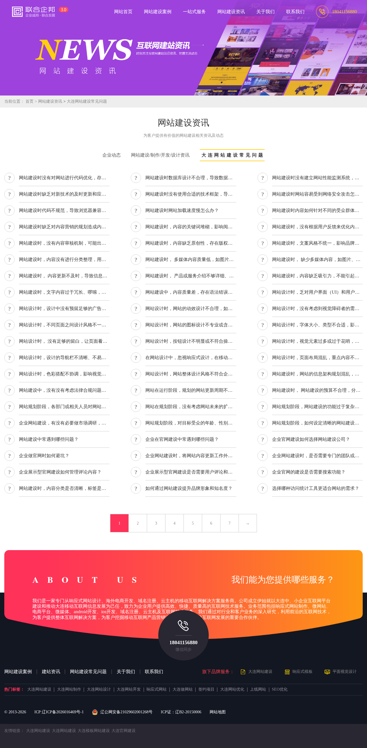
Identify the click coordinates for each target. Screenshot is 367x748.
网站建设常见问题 (88, 671)
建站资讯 (51, 671)
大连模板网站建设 (94, 730)
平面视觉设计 (345, 671)
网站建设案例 (18, 671)
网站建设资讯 (50, 101)
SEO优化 (280, 689)
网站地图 (218, 712)
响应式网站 (157, 689)
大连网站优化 (232, 689)
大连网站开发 (129, 689)
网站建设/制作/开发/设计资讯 (160, 155)
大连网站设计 (99, 689)
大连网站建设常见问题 (87, 101)
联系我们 (154, 671)
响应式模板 (302, 671)
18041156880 (183, 642)
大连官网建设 (124, 730)
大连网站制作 (69, 689)
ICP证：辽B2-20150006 (181, 712)
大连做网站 (183, 689)
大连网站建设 (260, 671)
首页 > (32, 101)
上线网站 (258, 689)
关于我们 (126, 671)
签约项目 (206, 689)
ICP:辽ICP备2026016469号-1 (59, 712)
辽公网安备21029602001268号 (126, 712)
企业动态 (111, 155)
